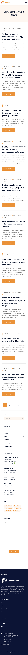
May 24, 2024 (7, 28)
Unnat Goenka (17, 28)
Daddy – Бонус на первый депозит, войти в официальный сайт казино (13, 149)
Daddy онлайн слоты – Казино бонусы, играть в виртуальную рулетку (13, 187)
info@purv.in (6, 644)
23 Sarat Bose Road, (8, 633)
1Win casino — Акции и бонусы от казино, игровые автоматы (14, 262)
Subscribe (14, 551)
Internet (17, 505)
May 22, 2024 (7, 292)
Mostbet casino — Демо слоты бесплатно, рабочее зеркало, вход (13, 377)
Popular (8, 510)
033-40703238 (7, 640)
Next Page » (23, 405)
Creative (9, 505)
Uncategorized (8, 446)
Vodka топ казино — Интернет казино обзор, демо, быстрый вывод (12, 36)
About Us (4, 606)
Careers (3, 618)
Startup (17, 510)
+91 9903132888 (7, 641)
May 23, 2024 (7, 105)
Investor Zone (5, 609)
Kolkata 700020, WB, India (9, 637)
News (5, 30)
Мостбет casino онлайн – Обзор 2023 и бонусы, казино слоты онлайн (13, 75)
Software (6, 439)
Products (4, 612)
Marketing (9, 508)
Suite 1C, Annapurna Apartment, (11, 635)
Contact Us (4, 615)
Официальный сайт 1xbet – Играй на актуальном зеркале (13, 224)
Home (3, 603)
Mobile (18, 508)
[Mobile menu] (26, 2)
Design (6, 433)
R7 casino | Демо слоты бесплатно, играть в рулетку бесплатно (12, 113)
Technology (7, 443)
